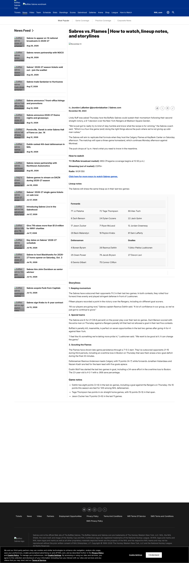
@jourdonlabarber (99, 107)
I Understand (153, 555)
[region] (94, 555)
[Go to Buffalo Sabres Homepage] (34, 4)
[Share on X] (162, 108)
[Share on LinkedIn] (167, 108)
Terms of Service (39, 560)
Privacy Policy (98, 553)
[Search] (173, 12)
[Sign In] (168, 12)
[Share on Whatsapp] (157, 108)
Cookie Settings (54, 555)
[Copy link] (173, 108)
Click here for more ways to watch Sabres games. (93, 176)
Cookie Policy (13, 555)
